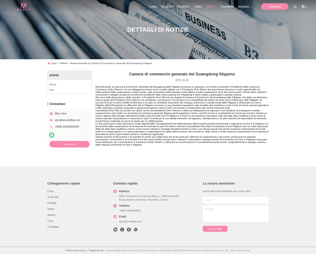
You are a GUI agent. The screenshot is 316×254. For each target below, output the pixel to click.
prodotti (183, 6)
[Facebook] (129, 230)
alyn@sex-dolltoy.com (67, 120)
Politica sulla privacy (75, 250)
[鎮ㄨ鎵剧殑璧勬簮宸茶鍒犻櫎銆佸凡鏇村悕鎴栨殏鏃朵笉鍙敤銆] (52, 135)
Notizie (63, 63)
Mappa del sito (96, 250)
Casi (50, 220)
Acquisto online (246, 6)
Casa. (153, 6)
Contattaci (227, 6)
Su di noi (167, 6)
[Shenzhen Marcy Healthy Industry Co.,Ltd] (23, 6)
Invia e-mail (215, 228)
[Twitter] (122, 230)
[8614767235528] (135, 230)
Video (198, 6)
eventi (210, 6)
